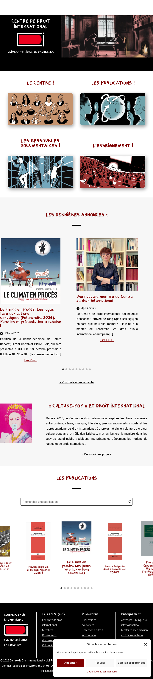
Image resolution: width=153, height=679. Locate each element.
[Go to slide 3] (70, 369)
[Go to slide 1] (63, 369)
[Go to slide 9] (90, 369)
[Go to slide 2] (66, 369)
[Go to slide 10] (92, 588)
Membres (47, 630)
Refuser (100, 662)
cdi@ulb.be (19, 665)
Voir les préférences (131, 662)
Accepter (70, 662)
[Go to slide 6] (80, 369)
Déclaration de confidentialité (102, 671)
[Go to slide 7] (83, 369)
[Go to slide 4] (73, 369)
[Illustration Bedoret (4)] (107, 56)
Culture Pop (49, 645)
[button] (145, 644)
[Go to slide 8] (87, 369)
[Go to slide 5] (76, 369)
